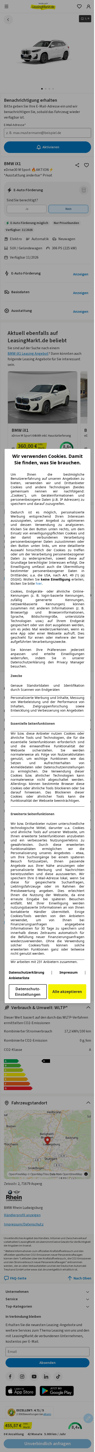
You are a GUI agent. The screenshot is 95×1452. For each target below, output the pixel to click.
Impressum (68, 972)
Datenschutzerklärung (26, 972)
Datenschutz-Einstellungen (28, 991)
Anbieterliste (19, 978)
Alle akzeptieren (67, 991)
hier (39, 583)
